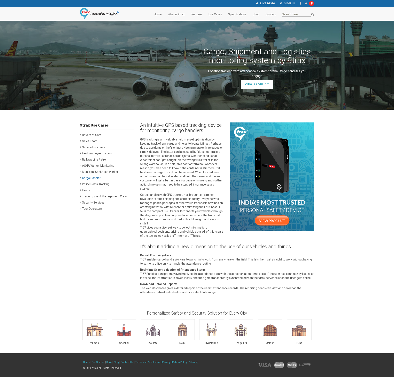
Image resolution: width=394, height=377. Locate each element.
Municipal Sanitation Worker (100, 171)
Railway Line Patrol (94, 159)
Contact (271, 14)
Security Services (93, 202)
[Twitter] (306, 3)
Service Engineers (93, 147)
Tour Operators (92, 208)
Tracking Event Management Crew (104, 196)
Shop (256, 14)
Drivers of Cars (91, 135)
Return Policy (179, 362)
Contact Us (127, 362)
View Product (257, 84)
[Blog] (311, 3)
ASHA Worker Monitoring (98, 165)
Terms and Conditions (147, 362)
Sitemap (193, 362)
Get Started (98, 362)
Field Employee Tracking (97, 153)
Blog (116, 362)
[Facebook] (300, 3)
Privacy (166, 362)
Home (158, 14)
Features (196, 14)
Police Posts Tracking (96, 184)
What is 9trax (176, 14)
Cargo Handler (91, 178)
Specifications (237, 14)
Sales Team (89, 141)
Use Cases (215, 14)
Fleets (86, 190)
